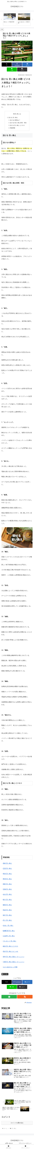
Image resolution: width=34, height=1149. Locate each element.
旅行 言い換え (7, 915)
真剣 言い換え (7, 863)
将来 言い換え (7, 873)
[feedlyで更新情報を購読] (9, 996)
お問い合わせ (9, 1143)
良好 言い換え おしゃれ (10, 951)
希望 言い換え (7, 879)
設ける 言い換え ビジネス (17, 125)
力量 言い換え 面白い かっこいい (13, 962)
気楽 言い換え (7, 910)
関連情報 (12, 128)
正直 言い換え (7, 868)
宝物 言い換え (7, 889)
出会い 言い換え (8, 925)
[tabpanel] (9, 19)
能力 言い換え (7, 899)
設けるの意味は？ (15, 120)
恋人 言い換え (7, 920)
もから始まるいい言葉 (10, 967)
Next (33, 19)
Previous (1, 19)
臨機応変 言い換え (9, 931)
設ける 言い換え (13, 117)
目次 (14, 114)
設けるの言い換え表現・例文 (18, 122)
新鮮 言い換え (7, 884)
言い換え (5, 974)
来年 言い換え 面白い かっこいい (13, 956)
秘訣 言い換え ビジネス (10, 946)
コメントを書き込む (17, 1123)
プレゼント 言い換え (9, 941)
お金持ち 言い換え (9, 936)
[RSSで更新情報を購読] (25, 996)
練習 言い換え (7, 905)
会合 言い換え (7, 894)
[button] (22, 69)
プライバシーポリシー (25, 1143)
